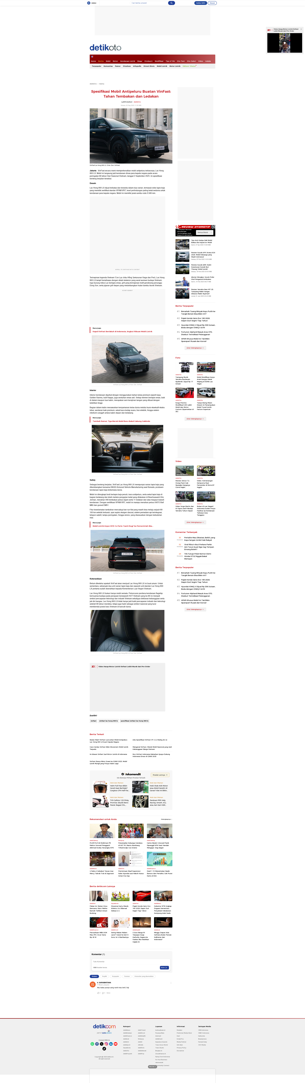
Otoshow (127, 66)
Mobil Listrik (162, 66)
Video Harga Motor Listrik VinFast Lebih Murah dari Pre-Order (124, 666)
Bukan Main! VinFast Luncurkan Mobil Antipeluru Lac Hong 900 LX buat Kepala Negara (108, 741)
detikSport (126, 1045)
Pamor (118, 66)
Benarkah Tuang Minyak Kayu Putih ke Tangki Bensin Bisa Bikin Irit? (198, 312)
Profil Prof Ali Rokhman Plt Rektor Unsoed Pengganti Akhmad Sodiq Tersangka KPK (102, 845)
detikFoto (141, 1048)
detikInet (126, 1039)
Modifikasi (159, 61)
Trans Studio (159, 1048)
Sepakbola (126, 1048)
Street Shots (149, 66)
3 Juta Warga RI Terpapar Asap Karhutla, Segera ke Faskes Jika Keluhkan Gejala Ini (141, 937)
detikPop (141, 1054)
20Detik (140, 1045)
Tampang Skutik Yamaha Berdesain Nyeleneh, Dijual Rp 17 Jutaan (184, 380)
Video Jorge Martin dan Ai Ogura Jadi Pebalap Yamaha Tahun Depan (184, 508)
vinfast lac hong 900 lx (108, 721)
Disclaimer (180, 1051)
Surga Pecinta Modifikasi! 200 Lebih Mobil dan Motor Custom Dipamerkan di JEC (184, 407)
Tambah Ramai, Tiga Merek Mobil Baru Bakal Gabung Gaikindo (121, 421)
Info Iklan (180, 1045)
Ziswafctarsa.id (160, 1054)
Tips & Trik (170, 61)
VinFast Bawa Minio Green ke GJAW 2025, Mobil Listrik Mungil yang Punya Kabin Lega (108, 762)
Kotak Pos (180, 1039)
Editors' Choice (189, 66)
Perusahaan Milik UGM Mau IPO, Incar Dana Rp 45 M (98, 935)
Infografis (137, 66)
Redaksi (179, 1030)
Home (93, 61)
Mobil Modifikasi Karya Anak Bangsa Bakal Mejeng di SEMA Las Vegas (206, 380)
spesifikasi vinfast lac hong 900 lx (134, 721)
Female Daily (202, 1042)
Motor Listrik (175, 66)
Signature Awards (161, 1042)
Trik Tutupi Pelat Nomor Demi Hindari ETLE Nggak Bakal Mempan (197, 556)
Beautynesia (202, 1039)
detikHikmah (142, 1051)
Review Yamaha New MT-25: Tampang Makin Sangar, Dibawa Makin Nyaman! (202, 291)
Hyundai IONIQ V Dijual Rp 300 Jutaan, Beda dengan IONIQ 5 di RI (198, 326)
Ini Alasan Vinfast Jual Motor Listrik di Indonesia (108, 754)
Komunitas (108, 66)
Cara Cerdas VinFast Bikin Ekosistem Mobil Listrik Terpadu (109, 748)
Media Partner (181, 1042)
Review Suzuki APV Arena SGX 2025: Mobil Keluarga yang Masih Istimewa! (203, 255)
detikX (140, 1042)
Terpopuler (96, 66)
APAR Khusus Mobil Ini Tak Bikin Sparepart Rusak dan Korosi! (195, 340)
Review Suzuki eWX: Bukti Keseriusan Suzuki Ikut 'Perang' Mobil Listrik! (201, 267)
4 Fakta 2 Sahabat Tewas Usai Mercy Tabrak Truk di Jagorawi (102, 872)
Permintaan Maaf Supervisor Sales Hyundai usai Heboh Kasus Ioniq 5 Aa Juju (131, 873)
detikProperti (127, 1054)
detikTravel (141, 1030)
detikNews (126, 1030)
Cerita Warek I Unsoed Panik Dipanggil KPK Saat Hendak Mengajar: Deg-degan (158, 845)
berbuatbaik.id (160, 1030)
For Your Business (161, 1059)
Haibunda (201, 1036)
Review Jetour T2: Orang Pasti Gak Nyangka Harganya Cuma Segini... (182, 484)
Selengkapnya (166, 819)
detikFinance (127, 1036)
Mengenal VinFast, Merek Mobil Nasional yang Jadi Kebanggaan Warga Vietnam (152, 748)
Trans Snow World (161, 1045)
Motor (115, 61)
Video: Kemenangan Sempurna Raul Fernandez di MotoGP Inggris (205, 484)
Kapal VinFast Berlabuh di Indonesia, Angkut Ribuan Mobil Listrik (122, 331)
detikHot (126, 1042)
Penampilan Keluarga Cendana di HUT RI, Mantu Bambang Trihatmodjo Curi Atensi (130, 845)
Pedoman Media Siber (184, 1033)
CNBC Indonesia (203, 1033)
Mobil (108, 61)
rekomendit (159, 1062)
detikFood (141, 1033)
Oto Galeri (191, 61)
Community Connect (162, 1065)
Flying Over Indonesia (162, 1057)
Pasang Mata (159, 1033)
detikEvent (158, 1039)
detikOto (93, 84)
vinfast (93, 721)
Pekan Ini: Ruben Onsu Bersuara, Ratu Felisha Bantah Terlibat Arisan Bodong (98, 909)
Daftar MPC (200, 3)
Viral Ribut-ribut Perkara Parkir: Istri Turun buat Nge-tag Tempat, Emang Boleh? (199, 547)
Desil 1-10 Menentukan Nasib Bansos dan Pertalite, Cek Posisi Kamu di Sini (159, 873)
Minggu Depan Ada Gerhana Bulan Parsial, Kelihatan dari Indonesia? (163, 936)
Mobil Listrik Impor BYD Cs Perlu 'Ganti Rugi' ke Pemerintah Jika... (123, 526)
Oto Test (181, 61)
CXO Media (202, 1045)
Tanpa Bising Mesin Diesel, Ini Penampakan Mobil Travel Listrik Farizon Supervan (206, 406)
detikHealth (142, 1036)
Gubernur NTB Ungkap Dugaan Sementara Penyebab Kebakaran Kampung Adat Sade (163, 909)
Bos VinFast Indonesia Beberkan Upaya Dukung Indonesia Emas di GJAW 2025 (151, 755)
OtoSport (148, 61)
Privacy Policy (181, 1048)
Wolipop (141, 1039)
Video (200, 61)
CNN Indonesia (203, 1030)
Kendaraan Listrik (127, 61)
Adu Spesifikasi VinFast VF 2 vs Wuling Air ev (150, 740)
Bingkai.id (158, 1051)
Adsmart (158, 1036)
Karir (178, 1036)
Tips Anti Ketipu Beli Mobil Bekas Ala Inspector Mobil (201, 241)
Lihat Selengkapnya (194, 348)
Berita (101, 61)
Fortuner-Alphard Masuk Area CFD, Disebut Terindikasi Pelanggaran (196, 333)
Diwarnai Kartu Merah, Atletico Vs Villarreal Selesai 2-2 (120, 908)
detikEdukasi (127, 1033)
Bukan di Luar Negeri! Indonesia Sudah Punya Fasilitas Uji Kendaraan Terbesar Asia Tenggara (206, 510)
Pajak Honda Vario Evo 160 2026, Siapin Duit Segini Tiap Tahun (141, 908)
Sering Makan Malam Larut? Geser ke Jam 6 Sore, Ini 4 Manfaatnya (120, 935)
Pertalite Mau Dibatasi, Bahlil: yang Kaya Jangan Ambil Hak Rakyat (199, 539)
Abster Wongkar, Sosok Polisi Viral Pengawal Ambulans (202, 278)
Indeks (208, 61)
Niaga (139, 61)
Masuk (212, 3)
